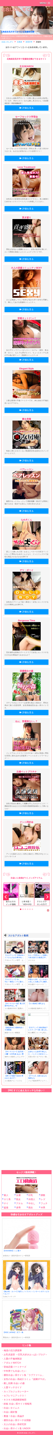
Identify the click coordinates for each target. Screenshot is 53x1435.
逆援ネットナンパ (27, 318)
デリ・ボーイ (26, 570)
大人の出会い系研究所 (15, 1424)
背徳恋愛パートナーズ (15, 1366)
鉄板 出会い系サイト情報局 (18, 1403)
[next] (47, 896)
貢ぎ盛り (26, 217)
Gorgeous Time (26, 620)
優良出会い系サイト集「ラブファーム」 (24, 1375)
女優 (18, 1195)
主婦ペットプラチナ (26, 771)
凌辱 (18, 1207)
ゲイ (6, 1203)
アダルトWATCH (12, 1362)
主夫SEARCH (26, 66)
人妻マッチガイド (13, 1387)
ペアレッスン (26, 469)
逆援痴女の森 (26, 670)
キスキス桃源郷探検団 (15, 1399)
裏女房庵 (26, 418)
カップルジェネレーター (16, 1391)
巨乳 (30, 1195)
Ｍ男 (43, 1207)
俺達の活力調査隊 (13, 1350)
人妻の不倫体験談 (13, 1358)
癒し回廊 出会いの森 (14, 1383)
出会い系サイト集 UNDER (17, 1428)
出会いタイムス (12, 1407)
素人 (6, 1195)
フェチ (44, 1203)
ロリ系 (7, 1199)
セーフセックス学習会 (26, 116)
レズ (43, 1199)
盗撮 (6, 1207)
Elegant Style (26, 368)
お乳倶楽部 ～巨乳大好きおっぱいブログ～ (25, 1354)
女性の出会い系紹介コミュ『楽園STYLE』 (25, 1379)
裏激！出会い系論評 (14, 1416)
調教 (43, 1195)
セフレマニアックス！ (15, 1395)
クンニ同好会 (26, 822)
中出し (31, 1203)
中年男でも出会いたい (15, 1370)
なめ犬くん (26, 519)
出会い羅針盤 (10, 1412)
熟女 (18, 1199)
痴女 (30, 1207)
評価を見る (28, 107)
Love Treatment (26, 167)
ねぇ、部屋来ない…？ (26, 721)
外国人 (31, 1199)
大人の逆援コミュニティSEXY (26, 267)
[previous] (6, 896)
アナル (19, 1203)
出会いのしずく (29, 1433)
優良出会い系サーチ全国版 (17, 1420)
